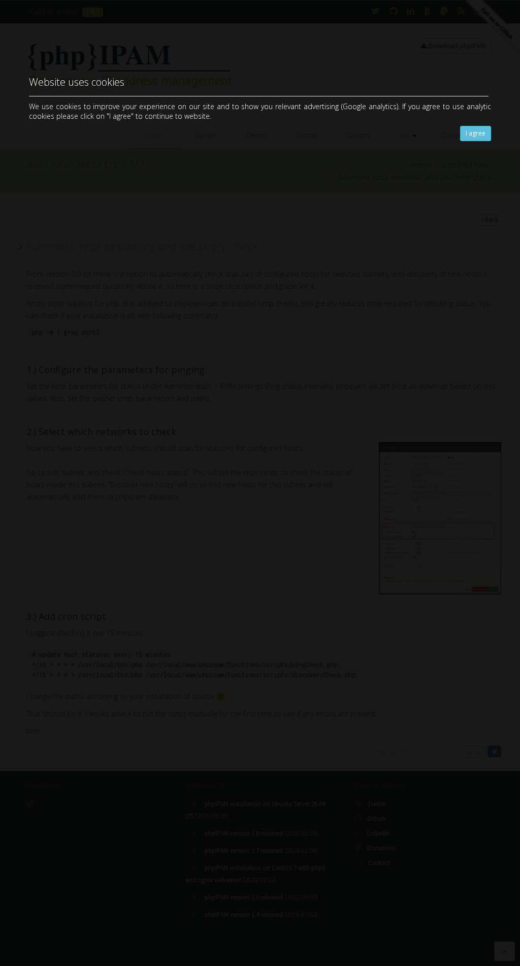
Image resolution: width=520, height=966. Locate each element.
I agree (475, 133)
